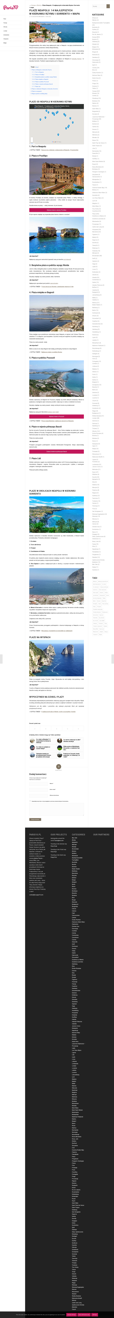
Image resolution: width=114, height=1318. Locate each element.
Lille (93, 148)
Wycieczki (101, 629)
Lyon (93, 201)
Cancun (94, 524)
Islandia (94, 290)
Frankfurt (94, 321)
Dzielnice (95, 589)
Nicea (94, 140)
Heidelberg (95, 332)
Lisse (94, 269)
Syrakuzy (95, 495)
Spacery (101, 615)
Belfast (94, 287)
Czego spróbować (104, 587)
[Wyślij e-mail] (67, 728)
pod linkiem (67, 259)
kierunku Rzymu (76, 59)
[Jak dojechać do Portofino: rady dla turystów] (112, 659)
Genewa (94, 392)
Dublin (94, 282)
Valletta (94, 300)
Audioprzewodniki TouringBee (101, 23)
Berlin (94, 310)
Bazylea (94, 387)
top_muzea (95, 620)
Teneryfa (94, 245)
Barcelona (95, 232)
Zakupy (106, 631)
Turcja (94, 544)
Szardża (94, 570)
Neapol (94, 448)
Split (93, 65)
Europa (33, 5)
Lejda (93, 266)
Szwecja (94, 403)
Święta (100, 634)
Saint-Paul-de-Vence (98, 143)
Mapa (104, 598)
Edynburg (95, 426)
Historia (101, 592)
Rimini (94, 441)
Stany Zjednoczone (97, 536)
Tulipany (105, 626)
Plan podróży (105, 603)
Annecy (94, 190)
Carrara (94, 503)
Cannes (94, 126)
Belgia (94, 47)
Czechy (94, 67)
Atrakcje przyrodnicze (103, 581)
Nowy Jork (95, 541)
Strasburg (95, 98)
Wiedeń (94, 44)
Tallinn (94, 88)
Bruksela (94, 54)
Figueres (94, 234)
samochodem (54, 283)
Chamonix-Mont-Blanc (98, 192)
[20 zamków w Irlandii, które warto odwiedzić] (1, 659)
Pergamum (95, 554)
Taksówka (95, 617)
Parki (99, 603)
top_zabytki (102, 620)
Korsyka (94, 114)
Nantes (94, 103)
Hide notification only (84, 1314)
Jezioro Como (96, 466)
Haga (93, 264)
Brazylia (94, 32)
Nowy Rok (104, 601)
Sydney (94, 29)
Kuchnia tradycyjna (97, 598)
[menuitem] (12, 19)
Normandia (95, 151)
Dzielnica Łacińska (97, 219)
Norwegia (95, 356)
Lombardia (95, 464)
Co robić (104, 584)
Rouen (94, 164)
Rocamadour (96, 182)
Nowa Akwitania (97, 167)
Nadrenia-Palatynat (97, 345)
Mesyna (94, 487)
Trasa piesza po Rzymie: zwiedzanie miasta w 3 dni (57, 286)
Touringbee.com (59, 840)
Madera (94, 369)
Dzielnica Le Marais (98, 216)
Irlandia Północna (97, 285)
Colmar (94, 95)
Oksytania (95, 174)
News (94, 532)
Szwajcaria (95, 385)
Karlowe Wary (96, 75)
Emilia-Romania (96, 433)
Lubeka (94, 340)
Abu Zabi (94, 564)
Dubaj (94, 567)
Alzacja (94, 93)
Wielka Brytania (96, 416)
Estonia (94, 86)
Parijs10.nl (54, 857)
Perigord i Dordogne (98, 172)
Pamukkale (95, 552)
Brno (93, 70)
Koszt (107, 595)
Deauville (95, 153)
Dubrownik (95, 62)
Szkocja (94, 423)
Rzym (94, 472)
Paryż (94, 214)
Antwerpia (95, 49)
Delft (93, 258)
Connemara (95, 279)
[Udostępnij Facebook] (34, 728)
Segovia (94, 240)
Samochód (95, 615)
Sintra (94, 377)
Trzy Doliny (95, 209)
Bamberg (95, 307)
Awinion (94, 124)
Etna (93, 482)
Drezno (94, 316)
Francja (94, 91)
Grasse (94, 129)
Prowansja (95, 224)
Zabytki (101, 631)
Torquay (94, 428)
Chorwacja (95, 60)
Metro (94, 601)
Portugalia (95, 361)
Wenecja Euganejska (98, 514)
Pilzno (94, 81)
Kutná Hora (95, 78)
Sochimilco (95, 529)
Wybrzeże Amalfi (97, 457)
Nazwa (51, 783)
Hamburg (95, 329)
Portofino (95, 462)
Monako (94, 137)
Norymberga (95, 348)
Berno (94, 390)
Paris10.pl (54, 851)
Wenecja (94, 516)
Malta (94, 297)
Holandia (94, 251)
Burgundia (95, 111)
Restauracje (105, 612)
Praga (94, 83)
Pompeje (95, 451)
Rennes (94, 106)
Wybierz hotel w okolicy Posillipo (56, 210)
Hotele (106, 592)
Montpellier (95, 179)
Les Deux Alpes (97, 198)
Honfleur (94, 159)
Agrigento (95, 479)
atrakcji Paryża (38, 858)
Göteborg (95, 405)
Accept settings (72, 1314)
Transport (100, 623)
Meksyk (94, 522)
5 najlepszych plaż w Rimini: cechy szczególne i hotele (58, 711)
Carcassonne (96, 177)
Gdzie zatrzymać (102, 589)
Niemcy (94, 302)
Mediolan (95, 469)
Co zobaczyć (96, 587)
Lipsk (94, 337)
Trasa (105, 623)
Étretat (94, 156)
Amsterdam (95, 255)
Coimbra (94, 363)
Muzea (98, 601)
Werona (94, 519)
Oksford (94, 421)
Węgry (94, 411)
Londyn (94, 418)
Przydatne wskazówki (97, 609)
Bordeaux (95, 169)
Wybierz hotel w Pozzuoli (56, 416)
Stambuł (94, 557)
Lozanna (94, 395)
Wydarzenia (95, 631)
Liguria (94, 459)
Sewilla (94, 242)
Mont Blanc (95, 206)
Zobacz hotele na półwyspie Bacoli (56, 451)
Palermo (94, 490)
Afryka (94, 18)
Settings (95, 1314)
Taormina (95, 498)
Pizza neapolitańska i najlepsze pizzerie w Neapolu (57, 421)
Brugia (94, 52)
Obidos (94, 372)
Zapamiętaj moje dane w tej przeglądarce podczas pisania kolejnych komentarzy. (50, 801)
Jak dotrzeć (95, 595)
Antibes (94, 121)
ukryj (37, 67)
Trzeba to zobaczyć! (97, 626)
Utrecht (94, 275)
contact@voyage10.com (36, 895)
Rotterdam (95, 272)
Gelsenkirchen (96, 324)
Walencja (94, 248)
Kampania (95, 444)
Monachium (95, 343)
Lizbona (94, 366)
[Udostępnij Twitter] (45, 728)
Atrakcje (95, 581)
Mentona (94, 135)
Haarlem (94, 261)
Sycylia (94, 477)
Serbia (94, 380)
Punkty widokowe (97, 612)
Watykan (94, 474)
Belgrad (94, 382)
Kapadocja (95, 549)
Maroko (94, 20)
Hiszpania (95, 229)
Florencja (95, 506)
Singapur (94, 534)
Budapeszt (95, 413)
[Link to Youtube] (12, 49)
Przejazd (99, 606)
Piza (93, 508)
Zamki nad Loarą (97, 227)
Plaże (94, 606)
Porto (94, 374)
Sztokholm (95, 408)
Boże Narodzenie (97, 584)
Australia (94, 27)
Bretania (94, 101)
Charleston (95, 539)
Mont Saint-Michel (97, 161)
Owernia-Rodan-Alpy (98, 187)
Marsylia (94, 132)
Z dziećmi (95, 634)
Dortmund (95, 313)
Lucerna (94, 398)
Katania (94, 484)
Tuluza (94, 185)
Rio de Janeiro (96, 34)
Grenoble (95, 195)
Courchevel (95, 211)
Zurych (94, 400)
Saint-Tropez (96, 145)
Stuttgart (94, 353)
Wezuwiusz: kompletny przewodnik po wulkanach (56, 631)
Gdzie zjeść (95, 592)
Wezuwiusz (95, 454)
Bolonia (94, 435)
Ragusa (94, 493)
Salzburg (94, 41)
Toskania (94, 501)
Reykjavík (95, 292)
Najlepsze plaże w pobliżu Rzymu (51, 352)
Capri (93, 446)
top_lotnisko (101, 617)
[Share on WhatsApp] (56, 728)
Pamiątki (95, 603)
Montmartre (95, 221)
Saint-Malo (95, 108)
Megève (94, 203)
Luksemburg (96, 295)
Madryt (94, 237)
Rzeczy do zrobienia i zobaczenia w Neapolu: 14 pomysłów (59, 150)
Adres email (53, 789)
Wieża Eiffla (95, 629)
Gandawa (95, 57)
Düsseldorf (95, 318)
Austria (94, 39)
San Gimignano (96, 511)
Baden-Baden (96, 305)
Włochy (39, 5)
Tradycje (95, 623)
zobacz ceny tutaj (53, 412)
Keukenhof (102, 595)
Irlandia (94, 277)
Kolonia (94, 335)
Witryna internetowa (54, 795)
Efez (93, 546)
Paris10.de (54, 846)
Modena (94, 438)
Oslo (93, 358)
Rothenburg (95, 351)
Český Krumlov (96, 72)
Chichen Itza (95, 526)
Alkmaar (94, 253)
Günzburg (95, 326)
